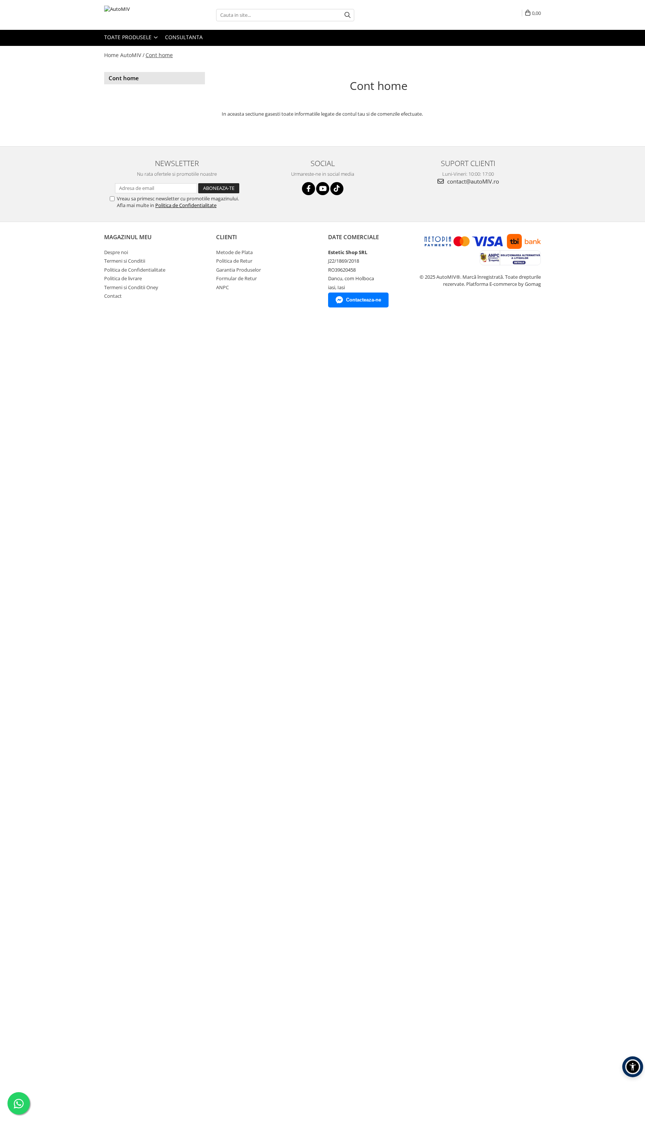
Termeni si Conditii (124, 260)
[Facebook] (308, 188)
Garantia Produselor (238, 269)
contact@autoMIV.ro (472, 181)
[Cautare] (347, 15)
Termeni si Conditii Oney (131, 287)
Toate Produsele (128, 37)
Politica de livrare (123, 278)
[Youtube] (322, 188)
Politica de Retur (234, 260)
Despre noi (116, 252)
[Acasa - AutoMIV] (141, 15)
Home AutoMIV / (124, 55)
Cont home (159, 55)
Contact (113, 296)
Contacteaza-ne (363, 300)
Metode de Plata (234, 252)
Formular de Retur (236, 278)
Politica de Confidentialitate (185, 205)
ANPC (222, 287)
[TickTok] (336, 188)
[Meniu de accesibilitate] (632, 1066)
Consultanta (184, 37)
